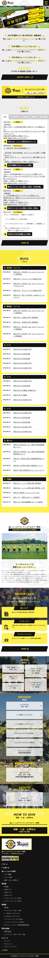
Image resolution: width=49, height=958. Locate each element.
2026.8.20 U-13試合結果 (21, 359)
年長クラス (7, 889)
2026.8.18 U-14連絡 (20, 395)
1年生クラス (8, 892)
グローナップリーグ (10, 946)
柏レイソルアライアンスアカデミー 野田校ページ (28, 61)
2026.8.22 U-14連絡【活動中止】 (24, 390)
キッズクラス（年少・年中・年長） (15, 934)
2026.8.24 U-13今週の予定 (22, 349)
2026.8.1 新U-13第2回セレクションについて (28, 470)
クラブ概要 (7, 874)
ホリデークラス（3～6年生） (13, 901)
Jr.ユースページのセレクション (22, 39)
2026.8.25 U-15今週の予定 (22, 413)
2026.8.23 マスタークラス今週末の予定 (27, 290)
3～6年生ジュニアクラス (12, 916)
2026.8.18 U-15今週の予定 (22, 427)
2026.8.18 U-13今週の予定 (22, 363)
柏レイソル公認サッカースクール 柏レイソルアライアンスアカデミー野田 (8, 3)
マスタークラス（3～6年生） (13, 898)
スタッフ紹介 (8, 877)
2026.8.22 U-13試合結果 (21, 354)
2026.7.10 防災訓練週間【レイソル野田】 (28, 502)
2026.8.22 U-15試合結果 (21, 422)
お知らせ (6, 867)
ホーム (5, 864)
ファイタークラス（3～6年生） (14, 919)
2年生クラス (8, 895)
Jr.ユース (7, 941)
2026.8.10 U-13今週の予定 (22, 368)
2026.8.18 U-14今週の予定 (22, 400)
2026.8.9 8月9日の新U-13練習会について (28, 465)
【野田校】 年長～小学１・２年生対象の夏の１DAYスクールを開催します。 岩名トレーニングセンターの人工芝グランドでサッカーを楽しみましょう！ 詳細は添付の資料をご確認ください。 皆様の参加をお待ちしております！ (24, 131)
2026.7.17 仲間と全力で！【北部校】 (26, 497)
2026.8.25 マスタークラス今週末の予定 (27, 279)
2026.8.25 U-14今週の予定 (22, 381)
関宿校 (6, 907)
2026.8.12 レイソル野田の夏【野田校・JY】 (29, 488)
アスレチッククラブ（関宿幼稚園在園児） (17, 925)
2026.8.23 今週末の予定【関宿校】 (26, 322)
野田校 (6, 886)
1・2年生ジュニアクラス (12, 913)
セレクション (8, 944)
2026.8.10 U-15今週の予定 (22, 431)
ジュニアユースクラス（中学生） (14, 922)
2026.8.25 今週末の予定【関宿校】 (26, 317)
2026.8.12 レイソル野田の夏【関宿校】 (27, 483)
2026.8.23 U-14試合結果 (21, 386)
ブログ (5, 950)
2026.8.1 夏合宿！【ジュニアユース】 (26, 493)
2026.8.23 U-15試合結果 (21, 418)
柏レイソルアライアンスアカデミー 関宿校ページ (28, 51)
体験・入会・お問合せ (11, 880)
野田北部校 (7, 931)
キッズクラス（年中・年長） (13, 910)
